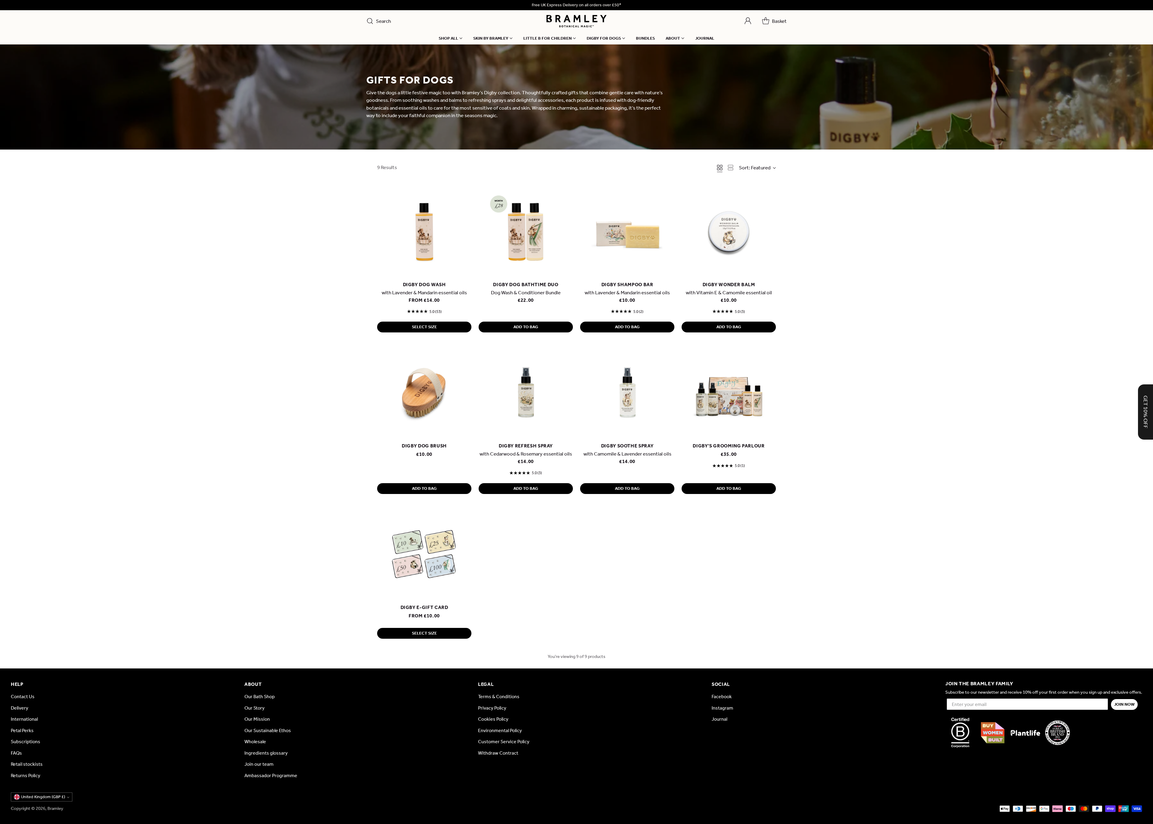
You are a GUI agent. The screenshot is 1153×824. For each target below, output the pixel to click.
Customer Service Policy (503, 741)
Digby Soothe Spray (627, 446)
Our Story (254, 708)
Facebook (722, 696)
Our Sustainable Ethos (267, 730)
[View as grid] (719, 167)
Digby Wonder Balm (729, 284)
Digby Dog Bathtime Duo (525, 284)
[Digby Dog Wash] (424, 230)
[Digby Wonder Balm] (729, 230)
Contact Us (23, 696)
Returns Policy (25, 775)
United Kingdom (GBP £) (43, 796)
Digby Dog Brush (424, 446)
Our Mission (257, 719)
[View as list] (730, 167)
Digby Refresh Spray (526, 446)
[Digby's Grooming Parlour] (729, 391)
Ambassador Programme (270, 775)
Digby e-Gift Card (424, 607)
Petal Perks (22, 730)
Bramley (55, 808)
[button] (1145, 412)
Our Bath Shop (259, 696)
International (24, 719)
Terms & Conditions (498, 696)
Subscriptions (25, 741)
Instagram (722, 708)
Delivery (19, 708)
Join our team (259, 764)
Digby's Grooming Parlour (728, 446)
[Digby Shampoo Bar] (627, 230)
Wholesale (255, 741)
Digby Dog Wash (424, 284)
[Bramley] (576, 21)
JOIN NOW (1124, 704)
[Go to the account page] (748, 21)
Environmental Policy (500, 730)
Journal (719, 719)
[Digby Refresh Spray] (526, 391)
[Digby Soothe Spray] (627, 391)
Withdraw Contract (498, 753)
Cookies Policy (493, 719)
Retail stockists (27, 764)
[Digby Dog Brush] (424, 391)
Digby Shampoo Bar (627, 284)
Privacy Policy (492, 708)
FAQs (16, 753)
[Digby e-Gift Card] (424, 553)
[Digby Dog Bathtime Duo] (526, 230)
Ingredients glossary (266, 753)
